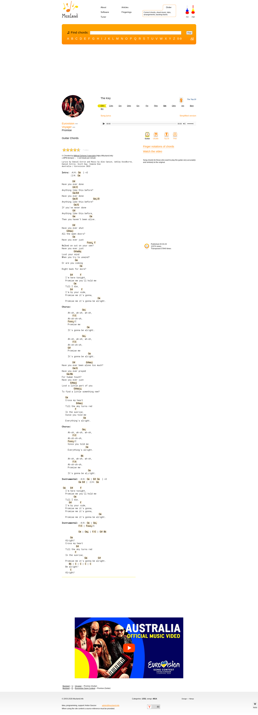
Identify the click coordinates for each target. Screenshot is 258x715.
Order (169, 7)
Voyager (67, 126)
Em (138, 106)
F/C (74, 315)
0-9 (179, 38)
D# (74, 181)
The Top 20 (191, 99)
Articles (125, 7)
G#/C (75, 187)
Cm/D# (76, 192)
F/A (74, 461)
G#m (174, 106)
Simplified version (188, 115)
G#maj (70, 230)
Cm (79, 172)
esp (193, 17)
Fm (147, 106)
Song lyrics (106, 115)
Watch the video (152, 151)
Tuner (103, 17)
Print (175, 138)
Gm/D (75, 198)
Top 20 (166, 138)
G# (74, 210)
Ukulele (155, 138)
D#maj (79, 403)
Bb (82, 455)
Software (105, 12)
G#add (77, 251)
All (192, 38)
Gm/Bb (70, 374)
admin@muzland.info (110, 705)
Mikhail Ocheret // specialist (85, 156)
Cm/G (76, 204)
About (103, 7)
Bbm (192, 106)
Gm (74, 216)
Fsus (90, 242)
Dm (120, 106)
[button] (129, 647)
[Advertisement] (129, 70)
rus (187, 17)
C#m (111, 106)
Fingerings (127, 12)
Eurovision (68, 123)
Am (182, 106)
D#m (129, 106)
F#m (156, 106)
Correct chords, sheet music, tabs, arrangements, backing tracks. (157, 13)
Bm (102, 109)
